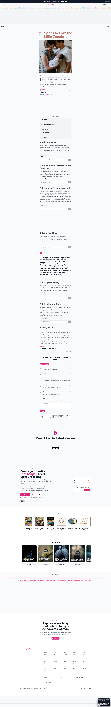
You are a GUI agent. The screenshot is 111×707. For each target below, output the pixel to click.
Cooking (11, 7)
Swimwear (76, 7)
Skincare (66, 7)
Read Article (32, 564)
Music (84, 661)
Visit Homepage (55, 638)
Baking (74, 649)
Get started (87, 490)
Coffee (44, 350)
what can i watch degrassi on (96, 578)
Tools (45, 670)
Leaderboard (76, 490)
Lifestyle (84, 7)
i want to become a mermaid (50, 578)
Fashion (23, 7)
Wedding (75, 668)
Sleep (80, 7)
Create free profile (25, 494)
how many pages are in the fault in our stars (30, 578)
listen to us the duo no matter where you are (79, 580)
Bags (65, 649)
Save (65, 75)
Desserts (84, 652)
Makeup (55, 661)
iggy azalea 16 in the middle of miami (78, 578)
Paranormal (47, 7)
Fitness (2, 7)
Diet (45, 654)
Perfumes (6, 7)
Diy (54, 654)
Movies (74, 661)
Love (45, 661)
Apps (55, 649)
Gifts (92, 7)
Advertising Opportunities (49, 679)
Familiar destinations (48, 94)
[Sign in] (109, 5)
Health (99, 7)
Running (39, 7)
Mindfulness (72, 7)
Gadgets (54, 7)
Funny (63, 7)
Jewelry (27, 7)
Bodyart (19, 7)
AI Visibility (62, 677)
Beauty (84, 649)
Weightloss (59, 7)
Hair (84, 656)
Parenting (88, 7)
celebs (2, 26)
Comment (42, 411)
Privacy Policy (78, 679)
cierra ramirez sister (61, 580)
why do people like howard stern (46, 580)
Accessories (104, 7)
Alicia (42, 75)
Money (65, 661)
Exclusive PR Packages (64, 679)
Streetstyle (31, 7)
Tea (40, 350)
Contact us (46, 677)
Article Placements (79, 677)
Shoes (36, 7)
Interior (65, 659)
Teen (43, 7)
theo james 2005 (63, 578)
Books (55, 652)
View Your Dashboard (38, 494)
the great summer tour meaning (28, 580)
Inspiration (108, 7)
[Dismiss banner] (70, 415)
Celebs (65, 652)
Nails (45, 663)
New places (42, 94)
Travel (55, 668)
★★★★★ (108, 26)
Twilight (95, 7)
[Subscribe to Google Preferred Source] (46, 416)
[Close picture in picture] (98, 699)
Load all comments (44, 364)
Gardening (15, 7)
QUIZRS (70, 351)
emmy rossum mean (12, 578)
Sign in (42, 497)
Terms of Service (47, 682)
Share (69, 75)
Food (51, 7)
